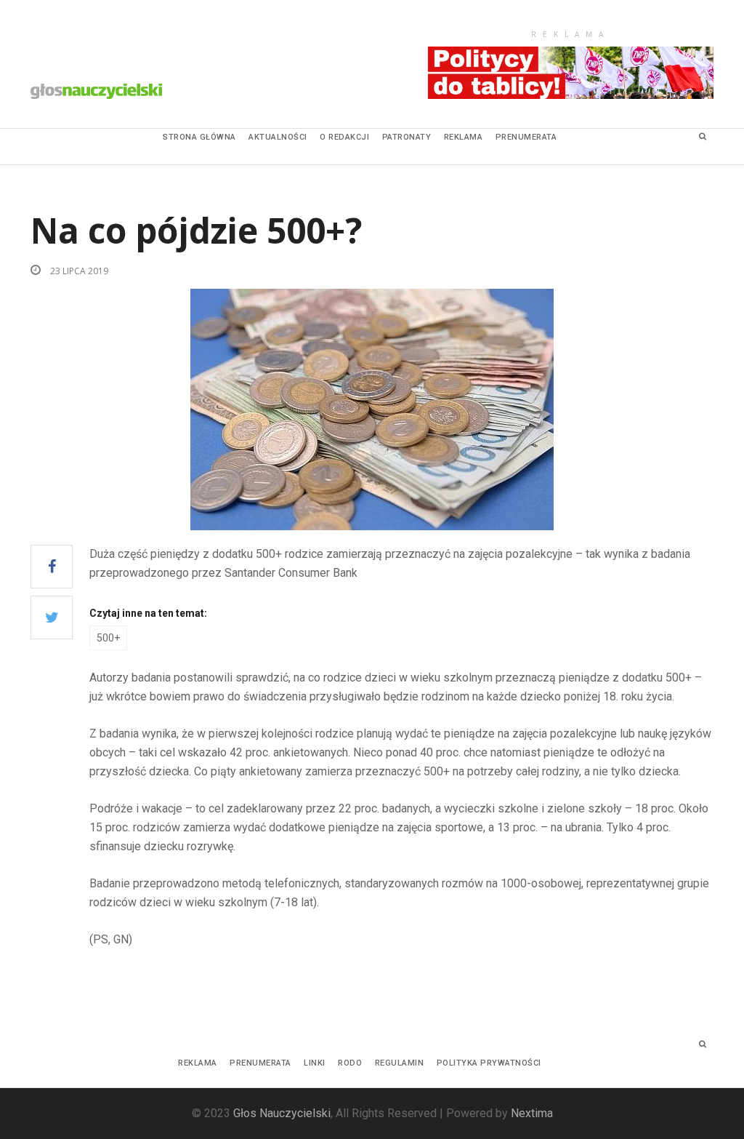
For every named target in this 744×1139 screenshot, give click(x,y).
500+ (108, 638)
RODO (350, 1063)
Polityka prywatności (489, 1063)
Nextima (532, 1113)
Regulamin (399, 1063)
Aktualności (277, 137)
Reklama (463, 137)
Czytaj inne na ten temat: (148, 613)
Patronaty (407, 137)
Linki (315, 1063)
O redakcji (344, 137)
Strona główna (199, 137)
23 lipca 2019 (78, 271)
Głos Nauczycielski (282, 1113)
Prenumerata (526, 137)
